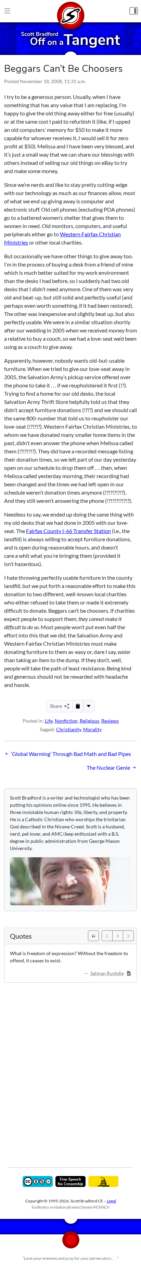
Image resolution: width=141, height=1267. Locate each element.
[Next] (128, 935)
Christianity (68, 729)
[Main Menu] (7, 11)
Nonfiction (66, 721)
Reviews (110, 721)
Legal (111, 1200)
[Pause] (117, 935)
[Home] (70, 11)
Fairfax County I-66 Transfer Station (68, 531)
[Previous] (107, 935)
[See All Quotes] (93, 935)
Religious (89, 721)
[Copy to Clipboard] (77, 706)
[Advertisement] (70, 1070)
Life (49, 721)
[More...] (88, 706)
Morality (92, 729)
